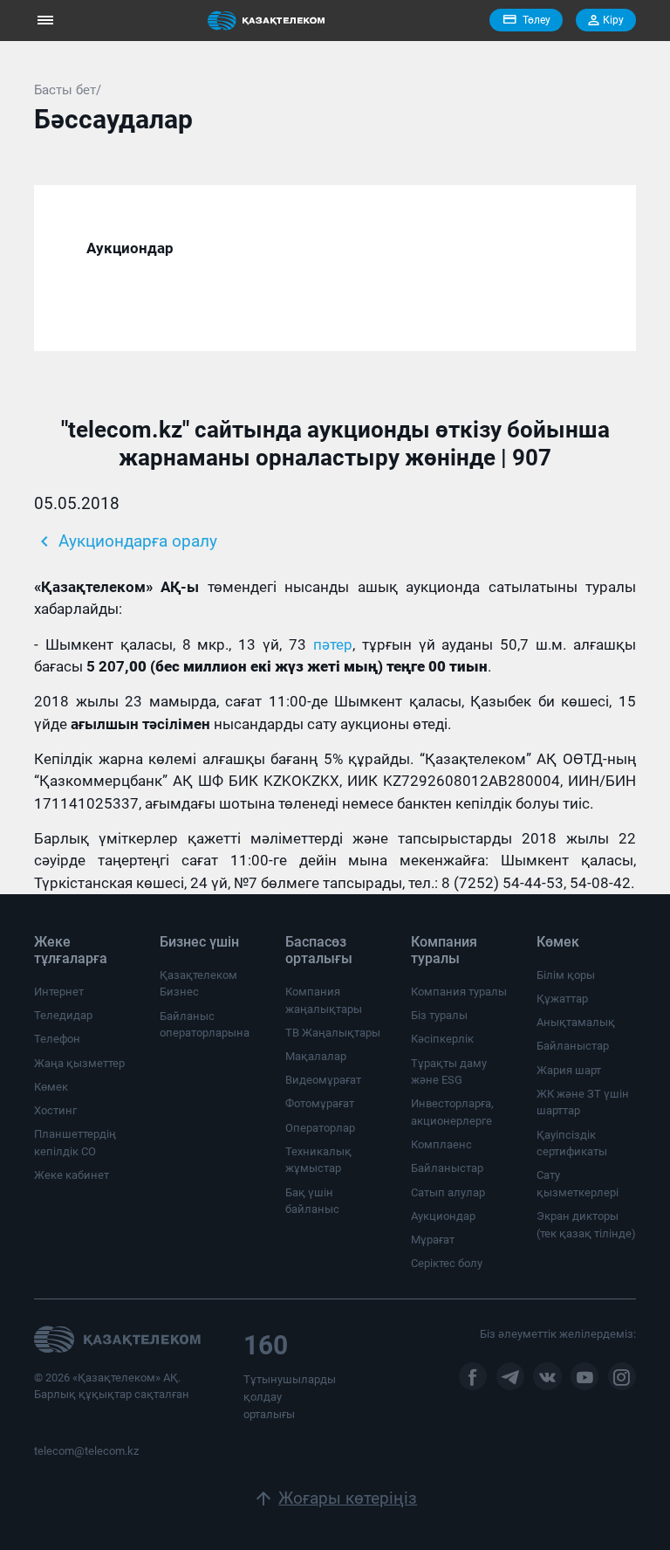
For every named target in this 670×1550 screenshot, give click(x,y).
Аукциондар (443, 1216)
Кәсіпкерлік (442, 1038)
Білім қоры (566, 975)
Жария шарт (569, 1070)
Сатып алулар (448, 1192)
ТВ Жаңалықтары (332, 1032)
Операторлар (320, 1127)
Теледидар (63, 1015)
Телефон (57, 1038)
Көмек (51, 1086)
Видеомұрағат (323, 1079)
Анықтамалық (576, 1022)
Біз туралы (439, 1015)
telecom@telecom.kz (86, 1450)
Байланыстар (447, 1168)
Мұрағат (433, 1239)
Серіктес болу (446, 1263)
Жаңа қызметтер (79, 1063)
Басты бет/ (67, 90)
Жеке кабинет (71, 1174)
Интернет (59, 991)
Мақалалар (315, 1056)
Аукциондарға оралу (125, 541)
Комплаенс (441, 1144)
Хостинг (55, 1110)
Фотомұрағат (319, 1103)
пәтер (332, 644)
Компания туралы (459, 991)
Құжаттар (562, 998)
